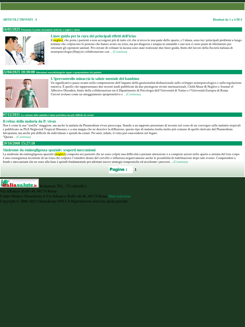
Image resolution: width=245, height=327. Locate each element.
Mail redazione (119, 195)
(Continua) (120, 51)
